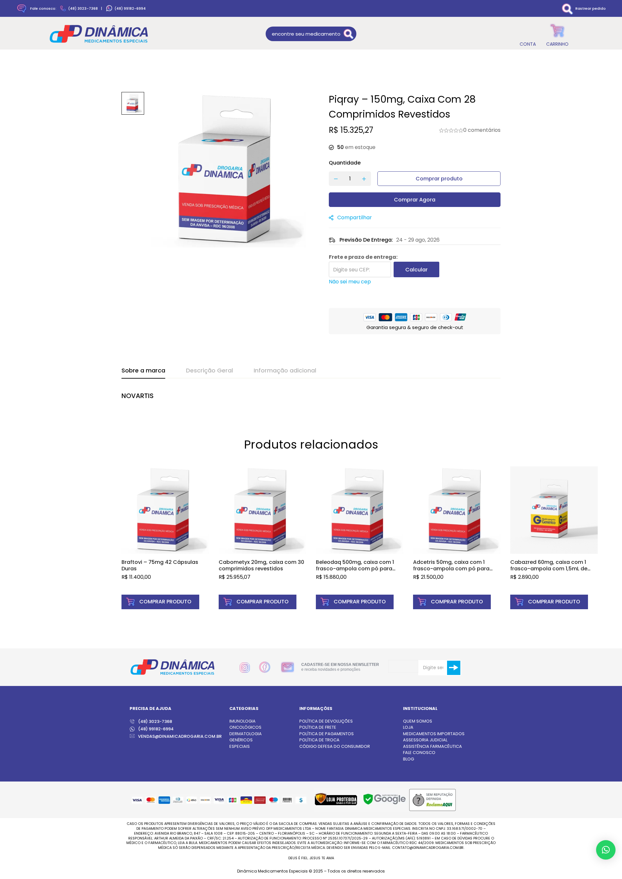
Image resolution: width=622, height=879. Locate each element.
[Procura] (349, 34)
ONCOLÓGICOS (245, 727)
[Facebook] (265, 667)
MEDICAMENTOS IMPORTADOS (434, 734)
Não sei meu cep (350, 281)
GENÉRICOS (241, 740)
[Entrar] (527, 33)
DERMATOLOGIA (245, 734)
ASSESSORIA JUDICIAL (425, 740)
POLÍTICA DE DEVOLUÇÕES (326, 721)
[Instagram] (244, 667)
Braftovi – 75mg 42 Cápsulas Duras (159, 565)
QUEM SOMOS (417, 721)
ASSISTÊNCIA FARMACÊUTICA (432, 746)
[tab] (143, 371)
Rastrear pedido (590, 8)
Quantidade (345, 162)
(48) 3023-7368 (83, 8)
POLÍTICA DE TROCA (319, 740)
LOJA (408, 727)
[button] (160, 602)
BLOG (408, 759)
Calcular (416, 269)
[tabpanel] (311, 399)
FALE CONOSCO (419, 752)
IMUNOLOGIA (242, 721)
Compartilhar (354, 217)
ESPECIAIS (239, 746)
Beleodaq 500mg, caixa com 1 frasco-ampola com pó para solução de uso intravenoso (355, 568)
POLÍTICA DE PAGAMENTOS (326, 734)
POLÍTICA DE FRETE (317, 727)
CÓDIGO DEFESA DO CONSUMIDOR (334, 746)
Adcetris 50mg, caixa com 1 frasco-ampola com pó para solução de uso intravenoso (451, 568)
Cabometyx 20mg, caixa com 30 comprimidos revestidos (261, 565)
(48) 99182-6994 (130, 8)
